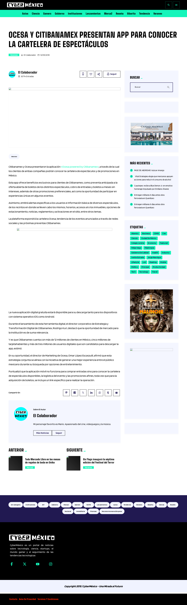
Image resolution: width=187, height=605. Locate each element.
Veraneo (14, 55)
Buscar (138, 87)
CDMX (156, 233)
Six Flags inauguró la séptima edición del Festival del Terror (98, 461)
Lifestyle (135, 262)
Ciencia (134, 238)
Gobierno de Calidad (140, 252)
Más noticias (42, 433)
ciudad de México (148, 238)
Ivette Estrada (137, 257)
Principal (145, 267)
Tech (133, 272)
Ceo (164, 233)
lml (144, 262)
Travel (154, 272)
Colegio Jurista (137, 243)
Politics (134, 267)
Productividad (159, 267)
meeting (153, 262)
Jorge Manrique (154, 257)
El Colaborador (30, 55)
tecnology (143, 272)
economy (152, 243)
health (155, 252)
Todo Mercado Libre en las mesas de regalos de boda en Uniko (42, 461)
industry (165, 252)
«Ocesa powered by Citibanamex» (80, 166)
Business (146, 233)
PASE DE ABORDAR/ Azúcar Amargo (149, 170)
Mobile (163, 262)
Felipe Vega (136, 248)
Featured (164, 243)
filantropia (149, 248)
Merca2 (30, 467)
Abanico (135, 233)
